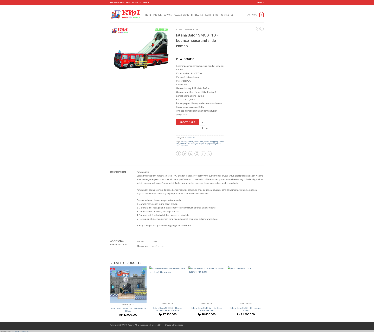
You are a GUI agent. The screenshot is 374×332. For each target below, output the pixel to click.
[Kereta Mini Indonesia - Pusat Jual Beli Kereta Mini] (125, 13)
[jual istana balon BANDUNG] (141, 49)
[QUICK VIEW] (128, 284)
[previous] (110, 294)
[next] (264, 294)
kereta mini (198, 141)
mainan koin (185, 143)
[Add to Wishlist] (164, 36)
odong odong (196, 143)
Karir (208, 15)
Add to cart (187, 122)
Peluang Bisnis (181, 15)
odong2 (205, 143)
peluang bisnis (215, 143)
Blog (215, 15)
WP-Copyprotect (23, 331)
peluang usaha (182, 145)
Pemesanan (197, 15)
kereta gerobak (187, 141)
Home (148, 15)
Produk (157, 15)
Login (259, 2)
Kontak (225, 15)
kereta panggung (211, 141)
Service (168, 15)
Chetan (14, 331)
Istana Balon (191, 29)
